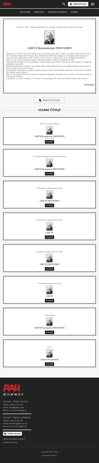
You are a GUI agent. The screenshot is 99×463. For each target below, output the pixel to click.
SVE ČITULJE (25, 12)
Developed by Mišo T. (49, 455)
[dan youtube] (16, 395)
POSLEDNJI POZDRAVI (57, 12)
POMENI (74, 12)
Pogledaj (49, 142)
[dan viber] (19, 395)
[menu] (92, 4)
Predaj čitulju (14, 434)
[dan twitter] (12, 395)
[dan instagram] (8, 395)
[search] (64, 4)
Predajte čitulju (51, 100)
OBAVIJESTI (39, 12)
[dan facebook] (5, 395)
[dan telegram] (22, 395)
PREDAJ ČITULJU (79, 4)
